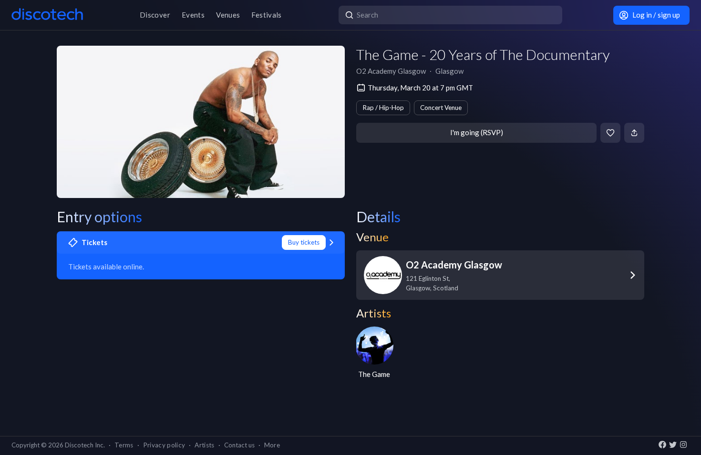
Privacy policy (164, 445)
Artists (204, 445)
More (272, 445)
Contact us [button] (239, 445)
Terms (124, 445)
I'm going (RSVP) (476, 132)
